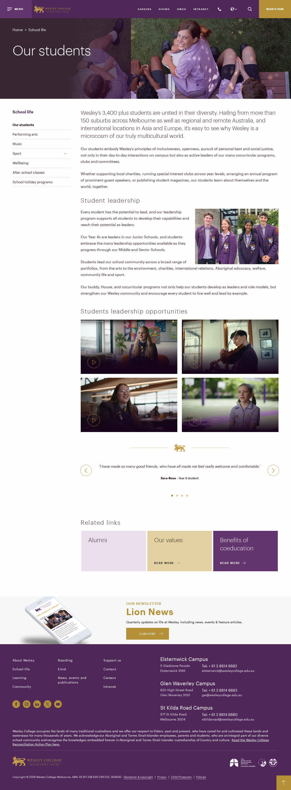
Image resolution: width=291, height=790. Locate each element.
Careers (144, 9)
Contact (109, 669)
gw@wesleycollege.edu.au (222, 695)
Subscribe (147, 633)
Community (22, 686)
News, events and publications (72, 680)
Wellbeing (20, 163)
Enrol (62, 669)
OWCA (181, 9)
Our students (23, 125)
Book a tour (275, 8)
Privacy (161, 776)
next (273, 470)
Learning (20, 678)
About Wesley (23, 660)
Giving (164, 9)
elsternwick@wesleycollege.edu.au (228, 671)
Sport (17, 153)
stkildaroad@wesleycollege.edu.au (228, 719)
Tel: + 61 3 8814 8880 (220, 714)
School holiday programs (33, 182)
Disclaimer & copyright (138, 776)
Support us (112, 660)
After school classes (29, 172)
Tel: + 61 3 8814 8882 (219, 666)
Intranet (201, 9)
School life (23, 111)
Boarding (65, 660)
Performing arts (25, 134)
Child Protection (181, 776)
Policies (201, 776)
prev (86, 470)
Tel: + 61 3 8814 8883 (219, 690)
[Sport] (67, 153)
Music (17, 144)
